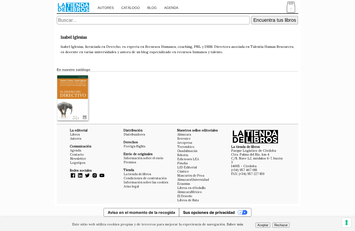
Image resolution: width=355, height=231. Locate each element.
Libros (75, 134)
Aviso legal (131, 186)
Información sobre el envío (143, 158)
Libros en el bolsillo (191, 188)
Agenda (171, 8)
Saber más (235, 224)
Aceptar (262, 225)
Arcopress (184, 142)
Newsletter (78, 158)
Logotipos (77, 163)
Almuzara (184, 134)
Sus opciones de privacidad (209, 212)
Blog (152, 8)
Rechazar (281, 225)
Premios (130, 162)
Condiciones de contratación (145, 178)
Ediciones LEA (188, 159)
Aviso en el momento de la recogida (141, 212)
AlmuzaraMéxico (189, 192)
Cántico (183, 171)
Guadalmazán (187, 151)
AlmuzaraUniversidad (193, 179)
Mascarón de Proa (190, 175)
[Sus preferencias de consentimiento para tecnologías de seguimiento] (346, 222)
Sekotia (182, 155)
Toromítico (185, 147)
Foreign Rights (134, 146)
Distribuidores (134, 134)
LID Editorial (187, 167)
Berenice (184, 138)
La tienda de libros (137, 174)
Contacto (77, 154)
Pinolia (182, 163)
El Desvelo (184, 196)
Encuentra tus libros (274, 20)
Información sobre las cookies (146, 182)
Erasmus (183, 184)
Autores (106, 8)
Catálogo (130, 8)
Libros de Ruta (188, 200)
